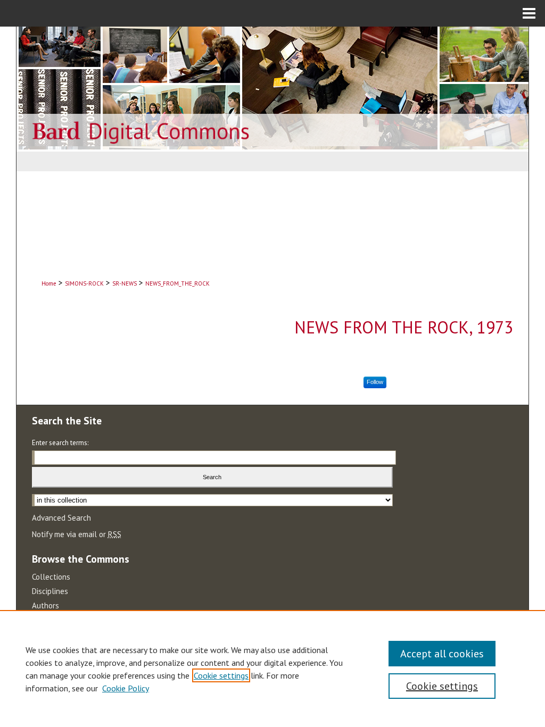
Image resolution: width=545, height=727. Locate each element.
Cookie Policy (125, 688)
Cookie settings (221, 675)
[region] (272, 668)
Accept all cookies (442, 654)
